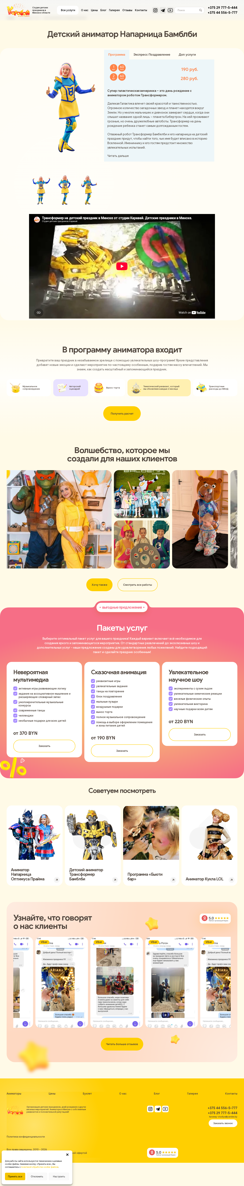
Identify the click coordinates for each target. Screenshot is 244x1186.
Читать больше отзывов (122, 1044)
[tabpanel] (159, 110)
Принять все (15, 1176)
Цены (94, 10)
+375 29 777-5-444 (222, 8)
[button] (67, 1154)
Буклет (87, 1093)
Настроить (59, 1176)
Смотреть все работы (137, 584)
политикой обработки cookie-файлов (39, 1167)
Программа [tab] (116, 54)
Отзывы (127, 10)
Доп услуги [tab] (187, 54)
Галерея (114, 10)
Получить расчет (122, 413)
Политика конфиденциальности (26, 1136)
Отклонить (37, 1176)
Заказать (44, 746)
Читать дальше (118, 156)
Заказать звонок (223, 1123)
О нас (84, 10)
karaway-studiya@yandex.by (223, 1117)
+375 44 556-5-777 (222, 13)
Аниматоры (14, 1093)
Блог (103, 10)
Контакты (141, 10)
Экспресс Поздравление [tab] (151, 54)
